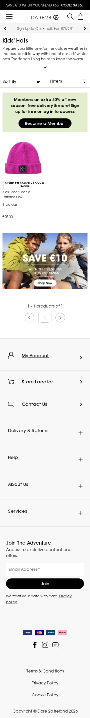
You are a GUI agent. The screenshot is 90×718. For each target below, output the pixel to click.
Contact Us (34, 404)
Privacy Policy (45, 682)
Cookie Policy (45, 694)
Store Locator (37, 382)
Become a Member (45, 123)
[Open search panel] (70, 16)
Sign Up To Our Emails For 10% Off (45, 28)
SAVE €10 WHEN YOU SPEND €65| (45, 5)
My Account (35, 356)
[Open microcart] (81, 16)
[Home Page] (45, 16)
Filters (56, 81)
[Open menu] (9, 16)
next (85, 28)
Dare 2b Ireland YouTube (55, 645)
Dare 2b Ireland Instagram (45, 645)
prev (5, 28)
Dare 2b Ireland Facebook (35, 645)
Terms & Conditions (45, 670)
